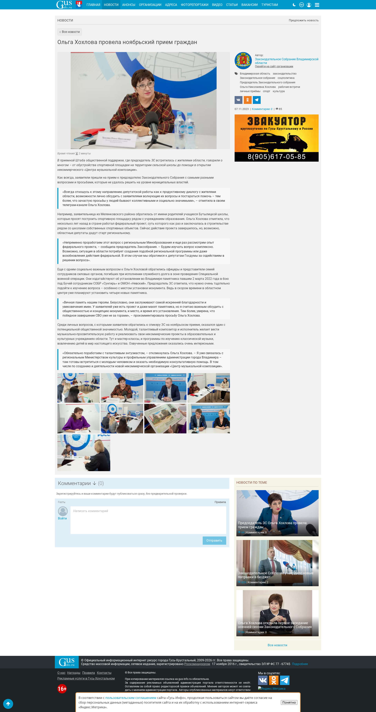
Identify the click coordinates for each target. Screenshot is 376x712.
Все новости (277, 645)
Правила (220, 502)
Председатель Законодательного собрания (267, 82)
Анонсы (128, 5)
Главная (93, 5)
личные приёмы (250, 91)
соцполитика (286, 78)
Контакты (104, 673)
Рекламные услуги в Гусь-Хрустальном (86, 678)
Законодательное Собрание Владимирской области (286, 61)
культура (279, 91)
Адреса (171, 5)
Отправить (214, 540)
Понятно (289, 702)
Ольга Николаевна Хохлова (258, 87)
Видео (217, 5)
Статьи (232, 5)
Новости (65, 20)
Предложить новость (304, 20)
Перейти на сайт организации (274, 66)
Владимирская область (255, 73)
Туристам (269, 5)
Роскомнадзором (197, 664)
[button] (69, 32)
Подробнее (300, 664)
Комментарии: (262, 109)
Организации (150, 5)
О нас (61, 673)
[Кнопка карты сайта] (317, 4)
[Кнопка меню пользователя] (309, 4)
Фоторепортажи (194, 5)
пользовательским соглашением (130, 698)
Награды (73, 673)
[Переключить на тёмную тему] (294, 4)
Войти (62, 518)
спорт (266, 91)
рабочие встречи (289, 87)
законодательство (284, 73)
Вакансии (249, 5)
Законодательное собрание (257, 78)
